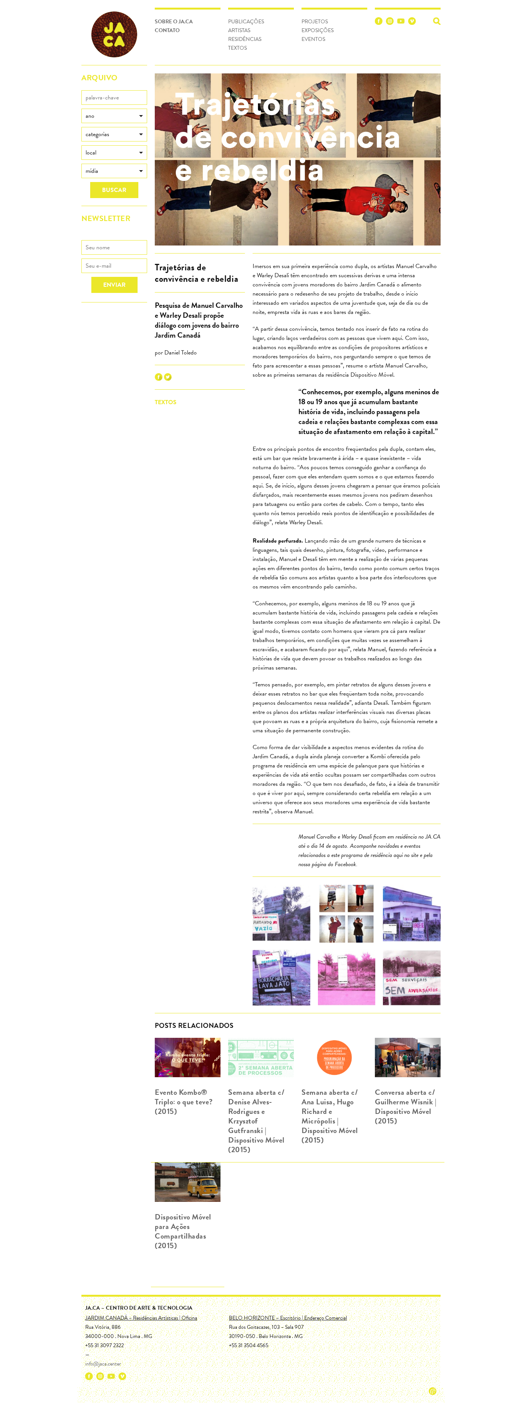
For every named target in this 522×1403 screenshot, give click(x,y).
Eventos (313, 39)
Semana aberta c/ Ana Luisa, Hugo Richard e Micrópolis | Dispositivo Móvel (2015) (330, 1116)
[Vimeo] (412, 22)
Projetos (315, 22)
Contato (167, 30)
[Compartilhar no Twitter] (168, 379)
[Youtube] (401, 22)
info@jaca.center (103, 1364)
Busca (437, 21)
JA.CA (114, 34)
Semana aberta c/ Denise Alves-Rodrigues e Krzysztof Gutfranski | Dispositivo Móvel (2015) (256, 1120)
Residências (244, 39)
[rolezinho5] (347, 979)
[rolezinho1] (281, 915)
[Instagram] (390, 22)
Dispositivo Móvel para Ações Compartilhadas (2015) (183, 1231)
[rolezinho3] (412, 915)
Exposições (318, 30)
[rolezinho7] (412, 979)
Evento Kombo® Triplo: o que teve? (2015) (184, 1101)
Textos (237, 48)
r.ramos (432, 1391)
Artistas (239, 30)
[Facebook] (379, 22)
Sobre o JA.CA (174, 22)
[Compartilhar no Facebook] (158, 379)
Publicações (246, 22)
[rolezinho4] (281, 979)
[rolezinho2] (347, 915)
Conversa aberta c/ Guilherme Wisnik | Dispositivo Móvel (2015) (405, 1106)
